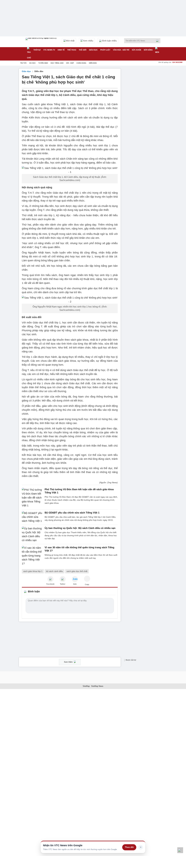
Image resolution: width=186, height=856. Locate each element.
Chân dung (81, 63)
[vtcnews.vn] (50, 579)
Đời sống (148, 50)
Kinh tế (61, 50)
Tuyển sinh (43, 63)
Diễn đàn (93, 63)
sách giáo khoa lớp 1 (32, 571)
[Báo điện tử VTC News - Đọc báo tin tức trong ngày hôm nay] (42, 41)
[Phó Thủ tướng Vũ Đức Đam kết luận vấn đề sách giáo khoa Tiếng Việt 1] (32, 498)
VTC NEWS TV (49, 50)
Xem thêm (68, 662)
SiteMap (86, 686)
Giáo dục (93, 50)
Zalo (75, 584)
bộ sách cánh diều (54, 571)
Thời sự (37, 50)
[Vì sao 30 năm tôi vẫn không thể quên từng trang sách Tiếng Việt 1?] (32, 556)
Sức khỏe (136, 50)
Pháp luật (105, 50)
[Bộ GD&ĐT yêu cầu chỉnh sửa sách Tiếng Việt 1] (32, 517)
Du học (32, 63)
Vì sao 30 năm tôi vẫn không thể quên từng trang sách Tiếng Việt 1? (79, 549)
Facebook (50, 584)
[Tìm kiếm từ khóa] (158, 41)
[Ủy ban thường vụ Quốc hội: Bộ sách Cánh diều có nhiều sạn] (32, 534)
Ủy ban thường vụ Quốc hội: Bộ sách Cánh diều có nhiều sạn (80, 528)
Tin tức (23, 63)
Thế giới (82, 50)
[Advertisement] (145, 112)
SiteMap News (97, 686)
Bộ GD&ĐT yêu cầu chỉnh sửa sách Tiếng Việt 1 (72, 512)
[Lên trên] (180, 850)
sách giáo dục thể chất (77, 571)
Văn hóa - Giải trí (121, 50)
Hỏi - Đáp (70, 63)
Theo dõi (129, 847)
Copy (87, 584)
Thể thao (71, 50)
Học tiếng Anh (57, 63)
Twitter (62, 584)
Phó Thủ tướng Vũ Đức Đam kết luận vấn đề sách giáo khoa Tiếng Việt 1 (79, 491)
